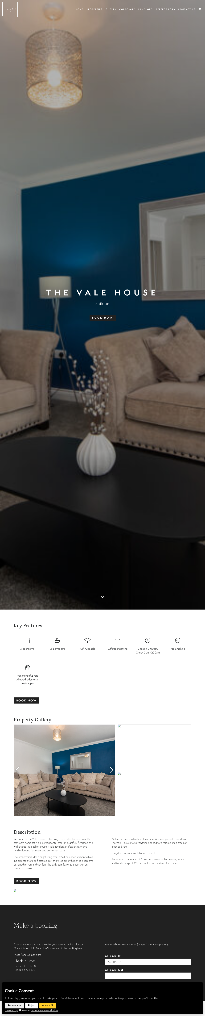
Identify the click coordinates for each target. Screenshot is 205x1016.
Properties (94, 9)
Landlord (145, 9)
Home (79, 9)
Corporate (127, 9)
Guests (111, 9)
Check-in (113, 956)
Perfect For (164, 9)
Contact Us (187, 9)
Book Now (102, 317)
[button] (111, 770)
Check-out (115, 970)
